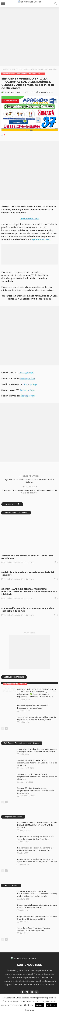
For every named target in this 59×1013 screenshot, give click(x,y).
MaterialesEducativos (13, 92)
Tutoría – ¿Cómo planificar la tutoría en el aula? (28, 688)
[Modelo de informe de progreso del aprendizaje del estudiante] (29, 568)
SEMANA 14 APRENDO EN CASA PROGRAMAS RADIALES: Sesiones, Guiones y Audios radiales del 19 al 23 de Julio (29, 591)
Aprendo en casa (8, 74)
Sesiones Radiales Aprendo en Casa (30, 74)
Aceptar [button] (39, 1005)
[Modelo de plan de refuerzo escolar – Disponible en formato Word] (8, 705)
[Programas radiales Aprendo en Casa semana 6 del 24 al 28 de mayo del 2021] (8, 916)
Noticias (29, 550)
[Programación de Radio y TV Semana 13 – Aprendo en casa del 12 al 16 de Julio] (29, 604)
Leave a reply (11, 504)
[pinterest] (32, 992)
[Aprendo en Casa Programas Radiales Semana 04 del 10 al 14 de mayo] (8, 928)
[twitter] (27, 992)
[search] (55, 3)
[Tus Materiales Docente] (29, 1)
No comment (30, 92)
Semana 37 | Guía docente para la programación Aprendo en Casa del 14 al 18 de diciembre (37, 762)
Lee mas (29, 1009)
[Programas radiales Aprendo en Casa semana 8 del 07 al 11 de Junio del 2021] (8, 905)
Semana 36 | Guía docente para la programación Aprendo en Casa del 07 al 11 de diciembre (37, 776)
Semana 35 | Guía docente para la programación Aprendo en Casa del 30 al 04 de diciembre (36, 790)
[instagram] (36, 992)
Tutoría (23, 684)
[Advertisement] (29, 36)
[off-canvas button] (3, 3)
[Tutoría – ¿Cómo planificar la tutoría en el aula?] (29, 683)
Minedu (21, 550)
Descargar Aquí (26, 372)
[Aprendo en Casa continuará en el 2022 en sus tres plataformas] (29, 535)
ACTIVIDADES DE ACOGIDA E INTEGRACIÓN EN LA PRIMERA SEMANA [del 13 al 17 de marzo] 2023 (37, 825)
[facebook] (22, 992)
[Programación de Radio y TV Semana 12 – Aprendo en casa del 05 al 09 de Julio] (8, 848)
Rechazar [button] (51, 1005)
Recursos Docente (10, 684)
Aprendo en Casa (29, 218)
